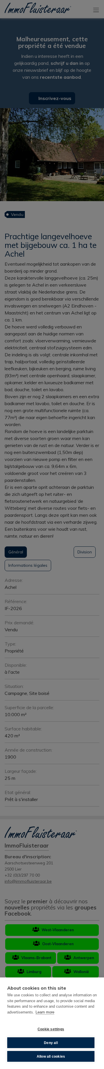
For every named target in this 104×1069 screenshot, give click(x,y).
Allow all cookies (51, 1056)
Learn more (45, 1012)
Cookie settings (51, 1029)
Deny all (51, 1043)
